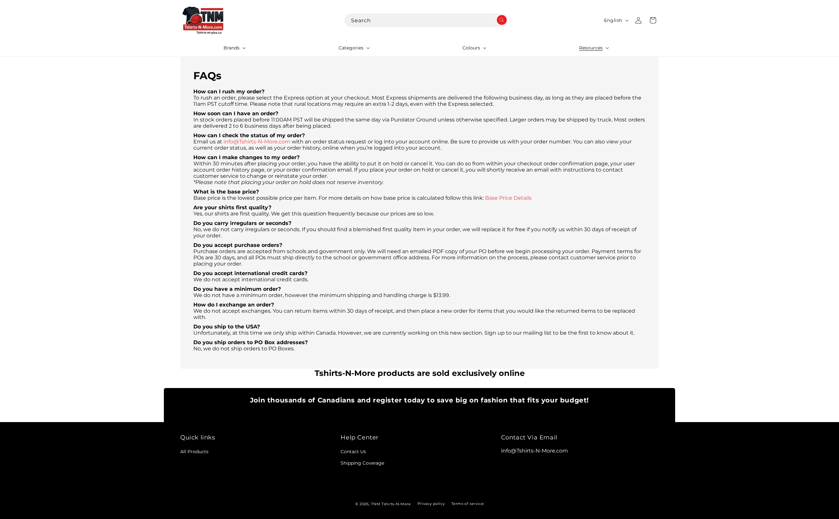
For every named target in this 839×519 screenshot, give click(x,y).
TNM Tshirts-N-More (391, 504)
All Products (194, 451)
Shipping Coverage (362, 463)
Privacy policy (431, 503)
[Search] (500, 20)
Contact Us (353, 451)
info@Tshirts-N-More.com (257, 142)
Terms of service (467, 503)
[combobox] (426, 20)
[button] (234, 48)
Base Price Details (508, 198)
